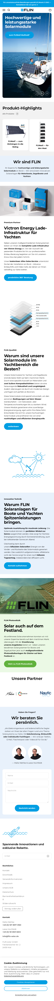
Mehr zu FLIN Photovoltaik (20, 664)
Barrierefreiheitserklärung (13, 897)
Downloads (7, 875)
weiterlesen (13, 426)
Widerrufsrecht (9, 903)
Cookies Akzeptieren (26, 982)
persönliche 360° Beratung (20, 277)
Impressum (8, 883)
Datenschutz (8, 892)
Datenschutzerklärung (14, 976)
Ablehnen (26, 988)
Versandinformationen (12, 879)
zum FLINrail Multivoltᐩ (19, 35)
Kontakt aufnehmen (17, 566)
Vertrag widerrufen (12, 909)
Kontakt (6, 870)
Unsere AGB (8, 888)
